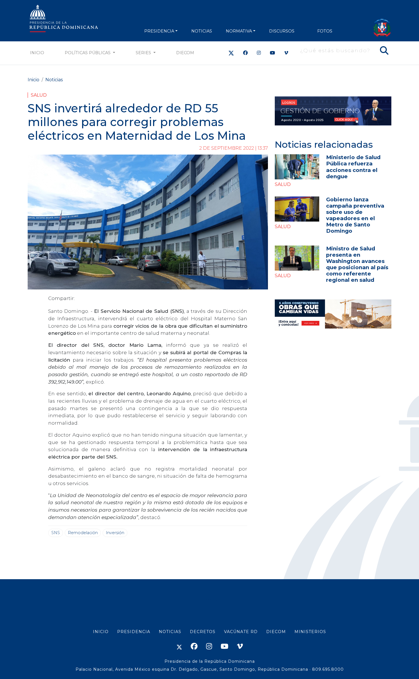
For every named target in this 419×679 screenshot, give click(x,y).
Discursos (281, 31)
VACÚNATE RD (241, 631)
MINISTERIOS (310, 631)
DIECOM (185, 52)
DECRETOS (202, 631)
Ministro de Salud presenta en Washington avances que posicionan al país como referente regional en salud (357, 264)
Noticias (54, 79)
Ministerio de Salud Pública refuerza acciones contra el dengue (353, 166)
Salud (39, 95)
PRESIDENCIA (159, 31)
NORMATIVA (239, 31)
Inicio (37, 52)
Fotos (324, 31)
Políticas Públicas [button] (88, 52)
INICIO (101, 631)
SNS (55, 532)
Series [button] (144, 52)
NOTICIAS (201, 31)
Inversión (115, 532)
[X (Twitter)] (231, 53)
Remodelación (83, 532)
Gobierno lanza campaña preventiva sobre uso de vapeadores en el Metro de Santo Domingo (355, 215)
